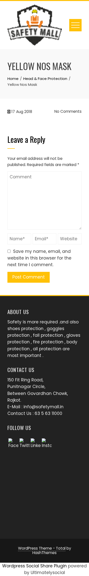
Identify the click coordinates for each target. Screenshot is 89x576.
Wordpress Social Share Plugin (35, 566)
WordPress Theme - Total (42, 548)
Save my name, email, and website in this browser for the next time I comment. (39, 258)
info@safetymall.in (43, 407)
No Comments (67, 111)
